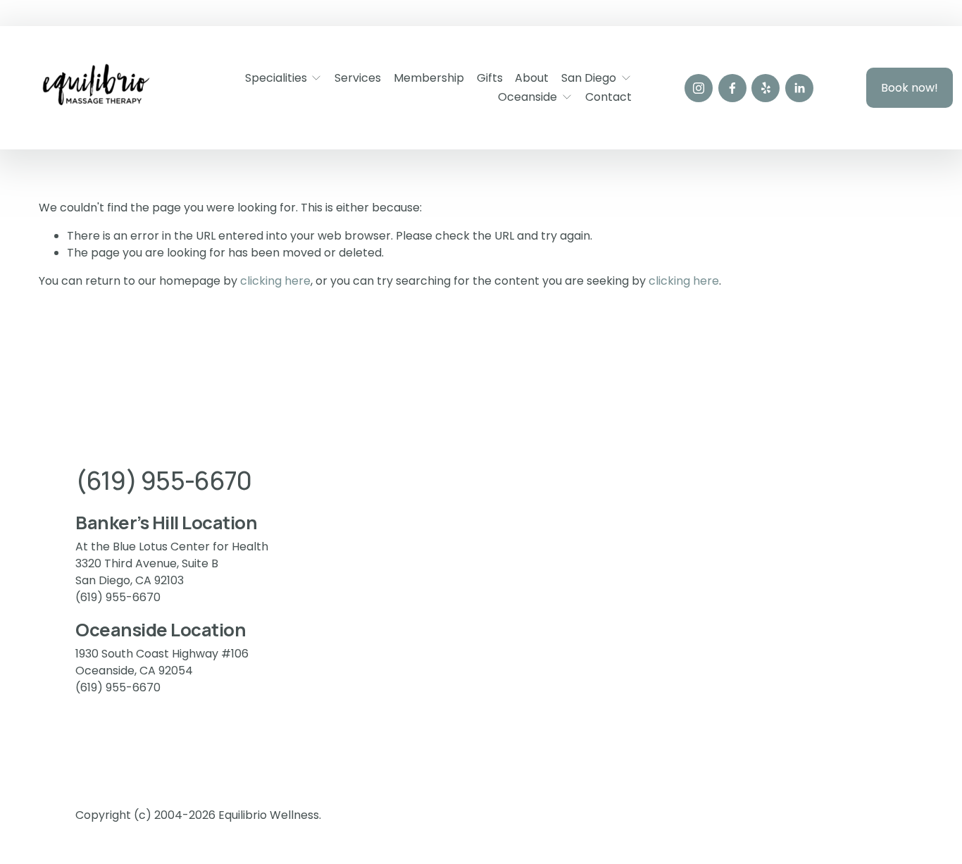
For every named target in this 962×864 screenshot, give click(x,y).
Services (358, 78)
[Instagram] (699, 88)
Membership (429, 78)
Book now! (909, 88)
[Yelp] (765, 88)
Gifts (490, 78)
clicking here (275, 281)
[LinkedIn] (799, 88)
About (532, 78)
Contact (608, 97)
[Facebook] (732, 88)
